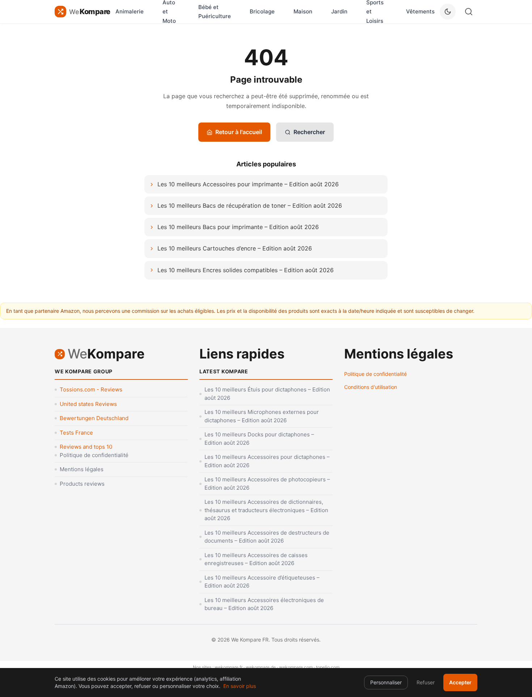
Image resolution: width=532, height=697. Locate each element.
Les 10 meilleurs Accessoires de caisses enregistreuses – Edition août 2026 (256, 559)
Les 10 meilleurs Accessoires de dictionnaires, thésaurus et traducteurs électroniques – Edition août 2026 (266, 510)
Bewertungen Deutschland (94, 418)
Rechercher (309, 132)
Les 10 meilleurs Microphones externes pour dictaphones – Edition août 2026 (261, 416)
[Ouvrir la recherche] (468, 11)
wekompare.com (296, 667)
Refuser (426, 682)
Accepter (460, 682)
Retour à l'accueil (238, 132)
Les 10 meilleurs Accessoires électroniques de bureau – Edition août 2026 (264, 604)
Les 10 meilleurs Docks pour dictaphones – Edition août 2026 (259, 438)
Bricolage (262, 11)
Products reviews (82, 483)
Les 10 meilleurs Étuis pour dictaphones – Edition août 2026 (267, 393)
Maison (303, 11)
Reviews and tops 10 (86, 446)
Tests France (76, 432)
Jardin (339, 11)
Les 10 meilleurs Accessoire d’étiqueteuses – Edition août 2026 (262, 581)
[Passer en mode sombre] (448, 12)
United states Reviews (88, 404)
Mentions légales (82, 469)
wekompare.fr (228, 667)
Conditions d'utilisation (370, 387)
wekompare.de (261, 667)
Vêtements (420, 11)
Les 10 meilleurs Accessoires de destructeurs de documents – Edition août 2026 (266, 536)
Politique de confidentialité (94, 455)
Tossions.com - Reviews (91, 389)
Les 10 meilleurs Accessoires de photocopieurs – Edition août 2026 (267, 483)
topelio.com (327, 667)
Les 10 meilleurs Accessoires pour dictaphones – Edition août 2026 (267, 461)
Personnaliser (386, 682)
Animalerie (129, 11)
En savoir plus (239, 686)
